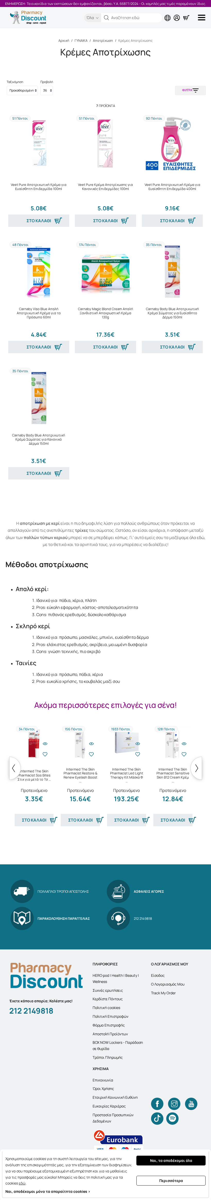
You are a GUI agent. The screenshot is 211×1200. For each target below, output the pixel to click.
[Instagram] (174, 1104)
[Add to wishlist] (45, 754)
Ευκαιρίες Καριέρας (109, 1106)
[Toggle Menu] (202, 17)
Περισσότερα (171, 1180)
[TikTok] (157, 1118)
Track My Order (163, 992)
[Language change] (168, 14)
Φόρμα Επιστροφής (109, 1025)
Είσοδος (158, 975)
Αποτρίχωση (103, 40)
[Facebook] (157, 1104)
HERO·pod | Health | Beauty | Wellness (116, 978)
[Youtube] (191, 1104)
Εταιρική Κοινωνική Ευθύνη (115, 1097)
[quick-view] (45, 743)
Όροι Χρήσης (103, 1088)
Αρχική (63, 40)
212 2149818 (31, 1010)
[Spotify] (172, 1118)
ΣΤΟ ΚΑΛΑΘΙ (39, 221)
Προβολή (46, 82)
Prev (15, 768)
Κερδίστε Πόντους (108, 998)
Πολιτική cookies (106, 1007)
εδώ (22, 1183)
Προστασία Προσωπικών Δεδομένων (113, 1117)
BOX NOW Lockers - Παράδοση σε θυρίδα (118, 1045)
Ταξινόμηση (15, 82)
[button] (106, 17)
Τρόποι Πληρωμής (108, 1057)
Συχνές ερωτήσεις (108, 990)
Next (196, 768)
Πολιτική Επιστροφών (110, 1016)
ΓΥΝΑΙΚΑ (81, 40)
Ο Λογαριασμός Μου (167, 984)
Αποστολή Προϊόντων (110, 1033)
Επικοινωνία (103, 1080)
